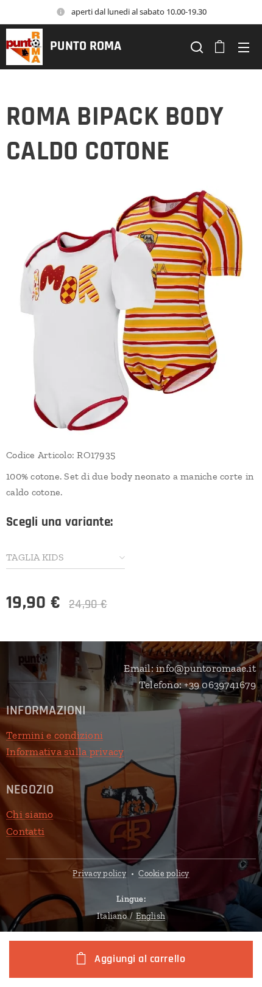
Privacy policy (99, 873)
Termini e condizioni (54, 735)
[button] (195, 47)
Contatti (25, 831)
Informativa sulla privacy (65, 751)
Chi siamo (29, 814)
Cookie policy (163, 873)
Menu (244, 47)
